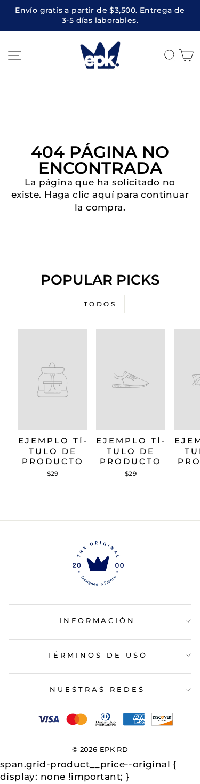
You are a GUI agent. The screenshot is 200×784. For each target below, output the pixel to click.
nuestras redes (97, 689)
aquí (103, 194)
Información (97, 620)
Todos (100, 304)
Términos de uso (97, 655)
